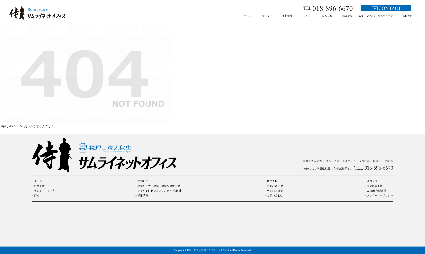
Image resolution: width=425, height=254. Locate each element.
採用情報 (407, 15)
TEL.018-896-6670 (373, 167)
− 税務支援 (271, 181)
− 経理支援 (370, 181)
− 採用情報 (141, 195)
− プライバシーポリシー (378, 195)
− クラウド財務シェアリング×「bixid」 (159, 191)
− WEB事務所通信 (375, 191)
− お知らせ (141, 181)
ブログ (307, 15)
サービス (267, 15)
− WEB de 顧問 (274, 191)
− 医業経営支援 (274, 186)
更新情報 (287, 15)
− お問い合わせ (274, 195)
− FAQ (35, 195)
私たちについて (367, 15)
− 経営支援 (38, 186)
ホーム (247, 15)
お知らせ (327, 15)
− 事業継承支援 (373, 186)
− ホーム (37, 181)
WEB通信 (347, 15)
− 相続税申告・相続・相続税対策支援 (157, 186)
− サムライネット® (43, 191)
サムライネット (386, 15)
